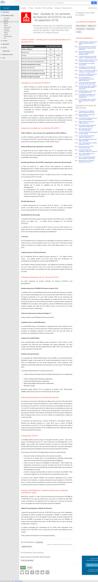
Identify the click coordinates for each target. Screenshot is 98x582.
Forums (5, 40)
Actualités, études (8, 15)
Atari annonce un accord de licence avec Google (84, 147)
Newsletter (6, 44)
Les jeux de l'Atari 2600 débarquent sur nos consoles (86, 133)
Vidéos (6, 32)
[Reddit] (42, 572)
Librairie (6, 34)
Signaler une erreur (27, 546)
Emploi (5, 47)
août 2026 (6, 18)
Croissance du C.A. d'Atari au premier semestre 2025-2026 (84, 111)
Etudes (6, 23)
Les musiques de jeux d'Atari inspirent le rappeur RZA (84, 136)
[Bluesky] (22, 572)
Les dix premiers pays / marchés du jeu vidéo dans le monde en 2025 (85, 101)
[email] (47, 572)
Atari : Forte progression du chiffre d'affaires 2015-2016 (86, 143)
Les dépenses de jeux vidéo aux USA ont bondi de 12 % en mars (85, 67)
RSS (5, 38)
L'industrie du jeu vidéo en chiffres (85, 14)
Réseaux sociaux (8, 54)
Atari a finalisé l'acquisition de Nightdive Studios (85, 115)
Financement (7, 27)
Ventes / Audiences (81, 25)
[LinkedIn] (37, 572)
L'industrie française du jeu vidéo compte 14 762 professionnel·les (85, 57)
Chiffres (6, 21)
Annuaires (6, 12)
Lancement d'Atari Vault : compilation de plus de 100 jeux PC (86, 150)
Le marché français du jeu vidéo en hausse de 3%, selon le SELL (85, 83)
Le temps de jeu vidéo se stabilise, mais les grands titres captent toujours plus (86, 87)
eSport (6, 25)
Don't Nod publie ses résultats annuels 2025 (85, 64)
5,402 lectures (92, 8)
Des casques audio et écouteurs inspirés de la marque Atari (85, 126)
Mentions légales (18, 581)
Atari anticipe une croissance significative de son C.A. (84, 161)
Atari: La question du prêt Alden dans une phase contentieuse (85, 157)
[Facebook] (32, 572)
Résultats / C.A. (92, 25)
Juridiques (7, 31)
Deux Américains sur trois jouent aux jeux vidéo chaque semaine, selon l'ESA (85, 48)
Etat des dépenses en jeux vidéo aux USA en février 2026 (85, 91)
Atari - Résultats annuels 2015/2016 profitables (83, 129)
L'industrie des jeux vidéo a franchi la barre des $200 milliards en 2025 (86, 43)
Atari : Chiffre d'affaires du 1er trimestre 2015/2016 (85, 154)
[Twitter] (27, 572)
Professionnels (90, 28)
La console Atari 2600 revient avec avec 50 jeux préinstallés (86, 119)
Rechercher (6, 51)
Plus (4, 58)
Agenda (6, 20)
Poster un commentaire (27, 560)
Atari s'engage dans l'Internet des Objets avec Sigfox (86, 140)
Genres (79, 31)
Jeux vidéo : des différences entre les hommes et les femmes (86, 74)
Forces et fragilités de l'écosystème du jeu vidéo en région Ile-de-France (84, 79)
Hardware (6, 29)
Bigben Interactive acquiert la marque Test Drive (84, 122)
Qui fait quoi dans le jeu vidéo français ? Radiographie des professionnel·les (84, 53)
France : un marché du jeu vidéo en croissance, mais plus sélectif (86, 71)
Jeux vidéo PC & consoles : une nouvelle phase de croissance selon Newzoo (85, 96)
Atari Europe (39, 542)
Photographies (8, 36)
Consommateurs (80, 28)
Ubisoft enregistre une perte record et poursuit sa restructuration (86, 60)
